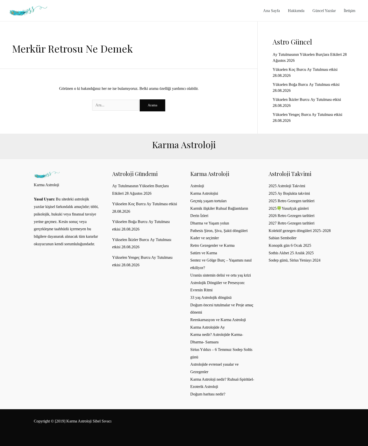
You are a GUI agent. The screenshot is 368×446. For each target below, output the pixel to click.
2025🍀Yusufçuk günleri (289, 208)
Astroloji (197, 186)
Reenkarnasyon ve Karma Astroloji (218, 320)
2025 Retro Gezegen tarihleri (291, 201)
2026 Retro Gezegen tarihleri (291, 215)
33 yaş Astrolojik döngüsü (211, 297)
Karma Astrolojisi (204, 193)
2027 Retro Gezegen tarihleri (291, 223)
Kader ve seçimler (204, 238)
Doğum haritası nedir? (207, 394)
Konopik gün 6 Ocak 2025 (290, 245)
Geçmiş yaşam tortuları (208, 201)
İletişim (349, 11)
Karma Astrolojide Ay (207, 327)
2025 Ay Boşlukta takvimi (289, 193)
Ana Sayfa (271, 11)
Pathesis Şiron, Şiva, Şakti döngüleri (219, 231)
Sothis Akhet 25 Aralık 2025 (291, 253)
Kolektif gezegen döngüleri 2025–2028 (300, 231)
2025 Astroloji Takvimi (287, 186)
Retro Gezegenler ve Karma (212, 245)
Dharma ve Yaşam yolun (209, 223)
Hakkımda (296, 11)
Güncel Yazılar (324, 11)
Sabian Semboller (282, 238)
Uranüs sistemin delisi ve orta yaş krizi (220, 275)
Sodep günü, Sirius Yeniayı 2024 (294, 260)
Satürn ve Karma (203, 253)
